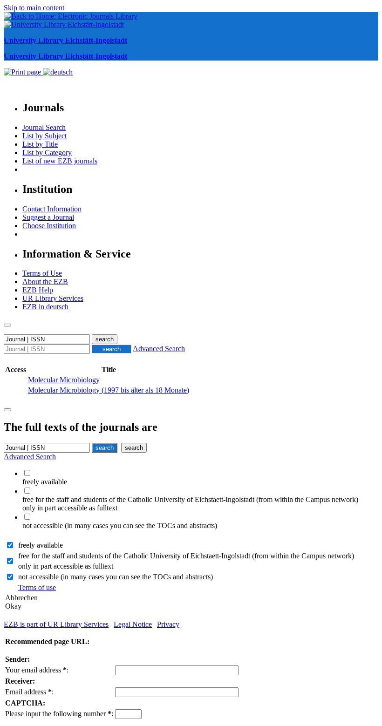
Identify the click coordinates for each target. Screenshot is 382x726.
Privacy (168, 624)
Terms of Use (42, 273)
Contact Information (52, 209)
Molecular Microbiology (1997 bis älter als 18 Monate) (108, 390)
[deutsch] (58, 72)
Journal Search (44, 127)
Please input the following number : (59, 714)
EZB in (45, 307)
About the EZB (45, 281)
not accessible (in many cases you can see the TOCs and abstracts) (115, 577)
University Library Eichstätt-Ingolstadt (65, 40)
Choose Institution (49, 226)
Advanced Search (159, 349)
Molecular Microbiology (64, 380)
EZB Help (37, 290)
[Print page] (23, 72)
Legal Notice (133, 624)
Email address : (29, 692)
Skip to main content (34, 8)
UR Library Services (52, 298)
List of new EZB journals (59, 161)
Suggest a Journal (48, 217)
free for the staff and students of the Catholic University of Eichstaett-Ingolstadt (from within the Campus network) (186, 556)
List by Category (47, 152)
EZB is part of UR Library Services (56, 624)
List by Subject (44, 136)
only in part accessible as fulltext (65, 566)
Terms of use (37, 587)
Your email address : (36, 670)
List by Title (40, 144)
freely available (40, 545)
